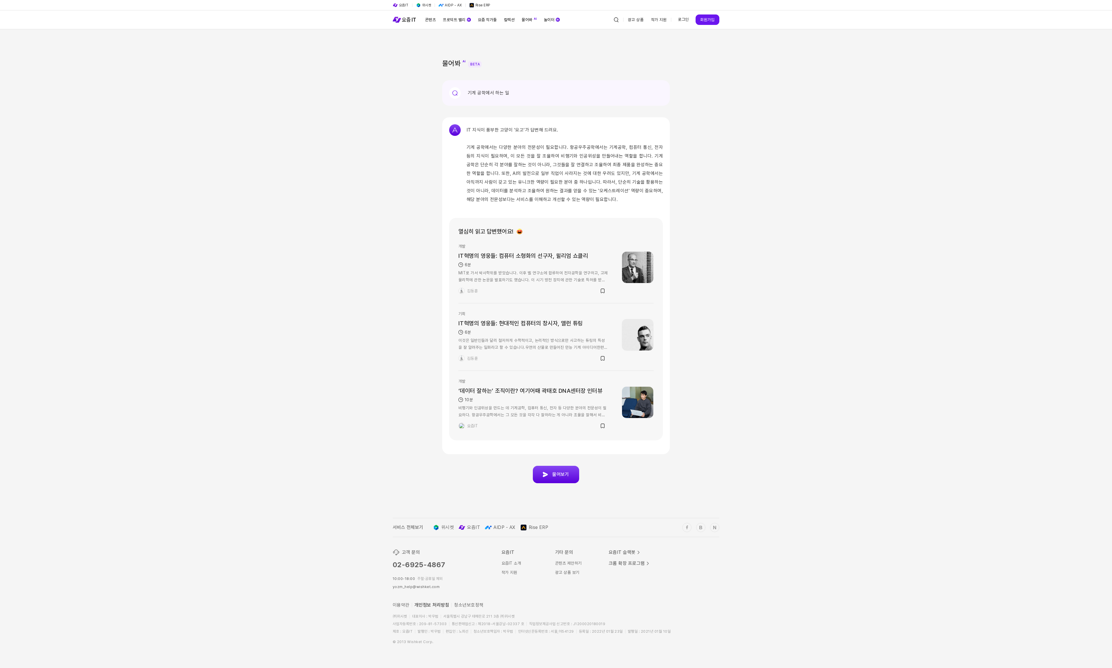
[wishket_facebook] (687, 527)
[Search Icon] (616, 19)
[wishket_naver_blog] (714, 527)
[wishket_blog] (700, 527)
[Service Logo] (404, 19)
